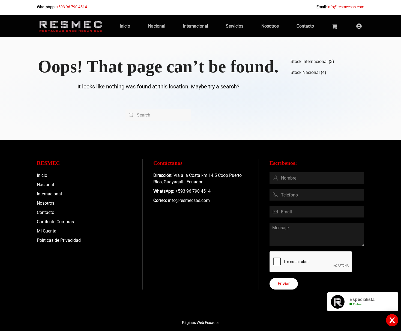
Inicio (125, 26)
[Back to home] (70, 26)
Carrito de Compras (55, 221)
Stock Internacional (309, 61)
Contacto (305, 26)
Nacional (156, 26)
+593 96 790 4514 (71, 7)
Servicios (234, 26)
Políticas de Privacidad (59, 240)
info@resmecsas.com (345, 7)
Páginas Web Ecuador (200, 322)
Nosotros (270, 26)
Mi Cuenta (46, 231)
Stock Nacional (305, 72)
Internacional (195, 26)
